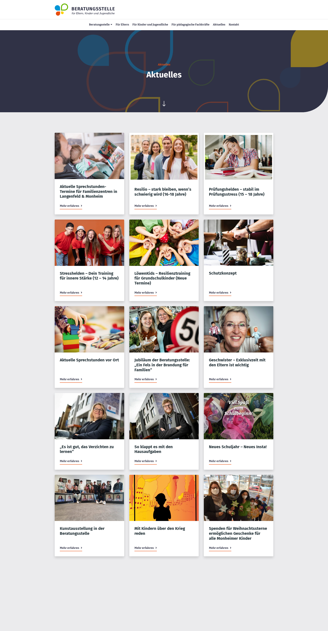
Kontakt (234, 24)
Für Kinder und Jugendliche (150, 24)
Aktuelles (219, 24)
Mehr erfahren (69, 205)
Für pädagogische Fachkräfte (190, 24)
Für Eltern (122, 24)
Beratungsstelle (99, 24)
